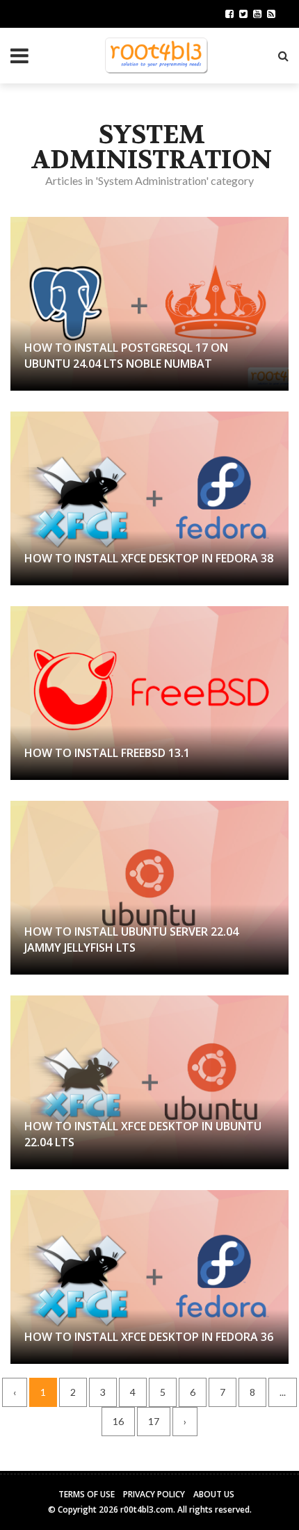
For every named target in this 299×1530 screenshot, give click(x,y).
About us (213, 1494)
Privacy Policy (154, 1494)
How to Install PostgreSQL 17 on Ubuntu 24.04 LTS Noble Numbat (126, 355)
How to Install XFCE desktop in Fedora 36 (148, 1336)
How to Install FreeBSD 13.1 (107, 752)
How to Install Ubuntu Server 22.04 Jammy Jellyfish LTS (131, 939)
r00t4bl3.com (146, 1509)
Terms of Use (86, 1494)
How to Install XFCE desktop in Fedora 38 (148, 558)
